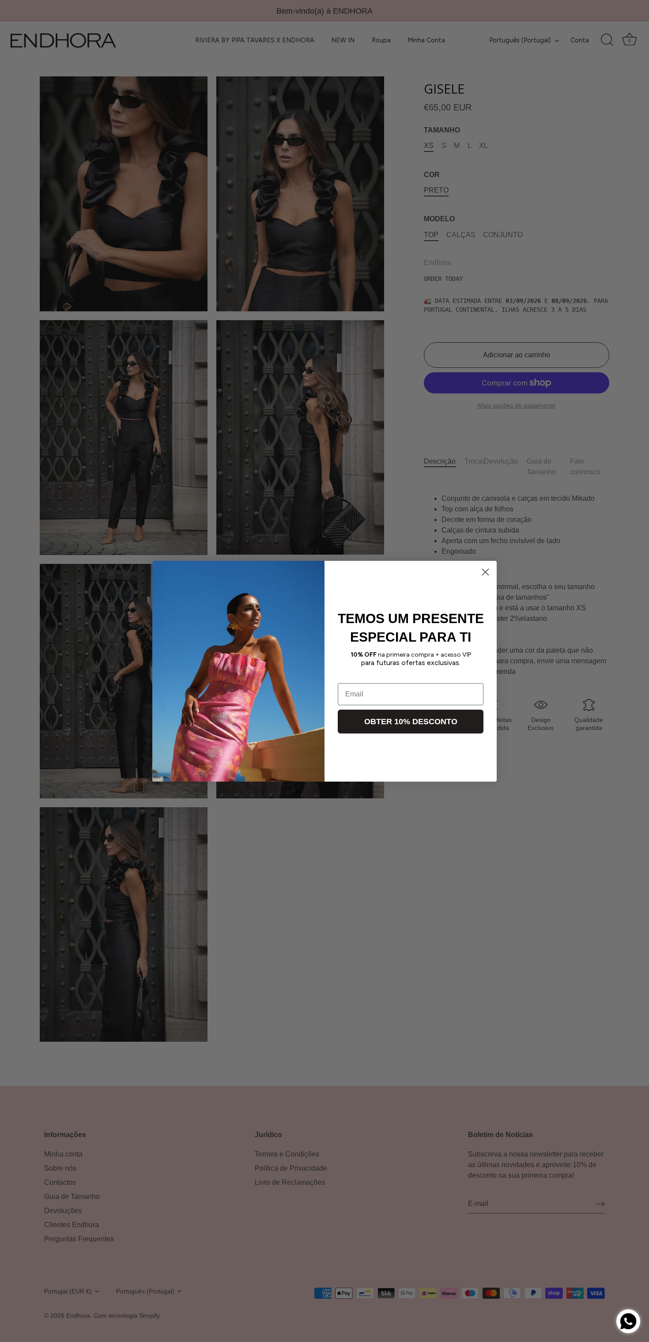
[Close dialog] (485, 572)
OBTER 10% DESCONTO (410, 721)
